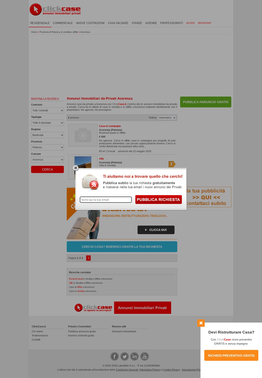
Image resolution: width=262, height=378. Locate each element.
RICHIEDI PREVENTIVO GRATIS (231, 355)
